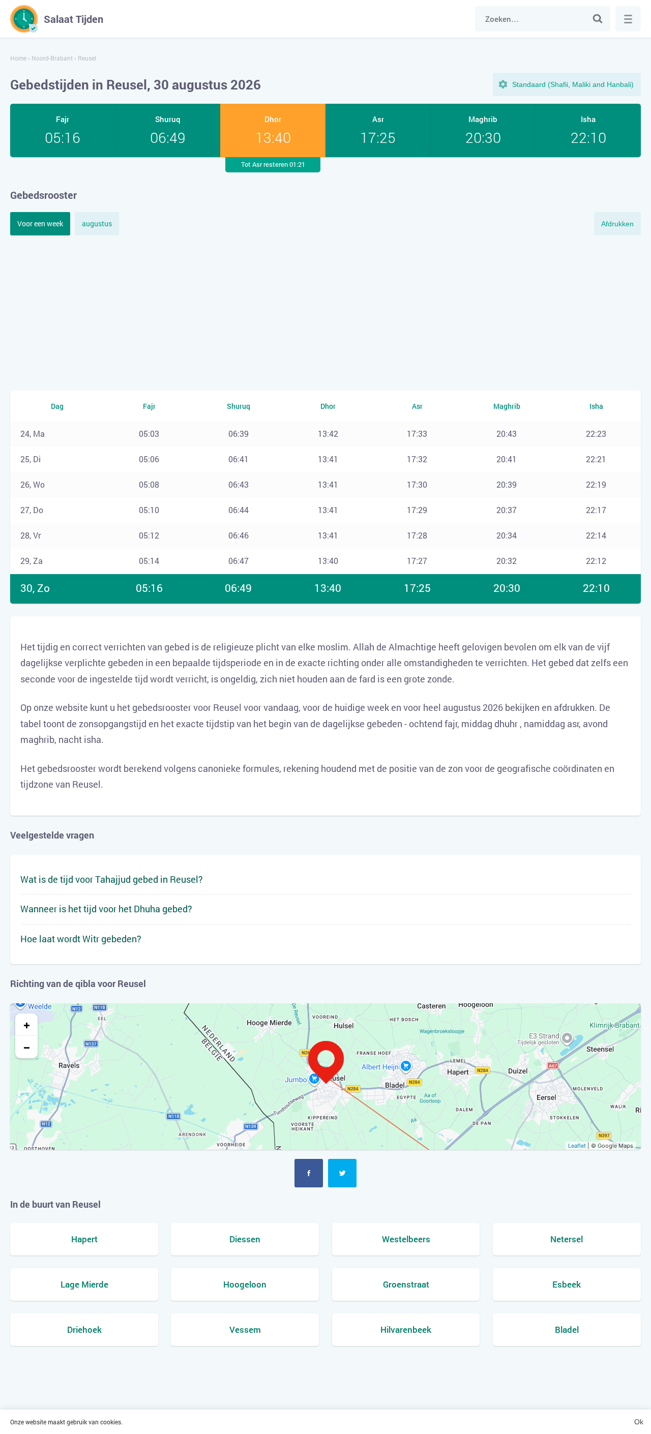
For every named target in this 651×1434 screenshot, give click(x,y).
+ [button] (27, 1024)
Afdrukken (617, 224)
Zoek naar (597, 19)
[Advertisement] (325, 312)
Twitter (342, 1173)
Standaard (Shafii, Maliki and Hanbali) (573, 84)
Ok (638, 1422)
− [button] (27, 1047)
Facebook (308, 1173)
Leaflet (577, 1145)
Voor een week (40, 223)
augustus (97, 223)
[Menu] (628, 19)
